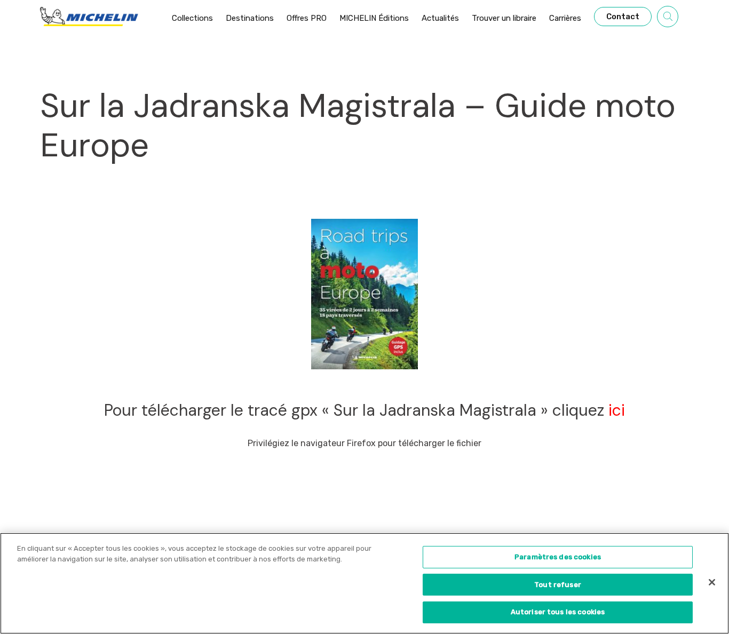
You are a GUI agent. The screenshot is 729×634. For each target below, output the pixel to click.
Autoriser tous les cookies (558, 612)
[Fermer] (712, 582)
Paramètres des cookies (557, 557)
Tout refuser (557, 585)
